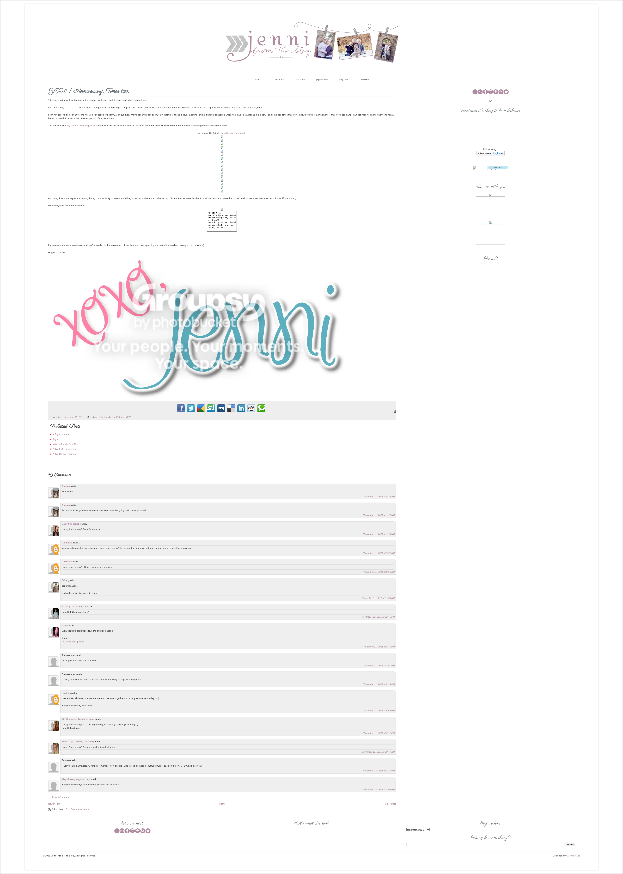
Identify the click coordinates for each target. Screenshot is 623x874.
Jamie (65, 625)
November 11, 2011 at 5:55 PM (379, 710)
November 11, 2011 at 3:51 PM (379, 665)
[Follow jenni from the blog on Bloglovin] (490, 153)
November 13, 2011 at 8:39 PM (379, 770)
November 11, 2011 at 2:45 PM (379, 646)
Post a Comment (60, 797)
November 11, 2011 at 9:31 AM (379, 553)
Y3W (128, 417)
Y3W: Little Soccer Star (65, 449)
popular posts (322, 79)
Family (107, 417)
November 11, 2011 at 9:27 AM (379, 515)
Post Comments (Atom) (78, 809)
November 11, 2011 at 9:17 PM (379, 733)
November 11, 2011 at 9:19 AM (379, 496)
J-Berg (65, 580)
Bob (101, 417)
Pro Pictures (118, 417)
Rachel (65, 693)
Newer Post (54, 803)
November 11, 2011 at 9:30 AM (379, 534)
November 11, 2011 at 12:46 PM (378, 616)
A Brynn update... (62, 434)
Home (222, 803)
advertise (365, 79)
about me (279, 79)
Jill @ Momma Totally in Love (78, 719)
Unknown (67, 542)
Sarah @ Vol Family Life (75, 606)
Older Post (390, 803)
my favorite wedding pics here (82, 125)
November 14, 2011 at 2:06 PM (379, 789)
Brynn (56, 439)
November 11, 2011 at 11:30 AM (378, 598)
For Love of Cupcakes (73, 641)
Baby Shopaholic (71, 524)
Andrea (66, 486)
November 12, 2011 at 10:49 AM (378, 752)
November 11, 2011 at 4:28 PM (379, 684)
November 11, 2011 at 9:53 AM (379, 572)
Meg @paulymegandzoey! (76, 779)
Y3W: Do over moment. (65, 454)
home (257, 79)
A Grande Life (573, 855)
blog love (343, 79)
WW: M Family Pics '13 (65, 444)
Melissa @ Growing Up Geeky (78, 741)
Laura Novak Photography (233, 133)
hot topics (300, 79)
